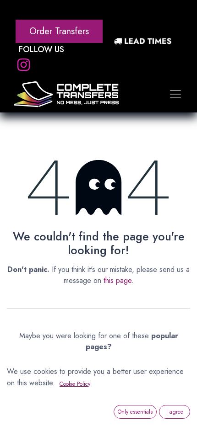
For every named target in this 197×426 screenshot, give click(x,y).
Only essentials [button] (135, 412)
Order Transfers (59, 31)
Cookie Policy (75, 384)
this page (117, 280)
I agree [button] (174, 412)
